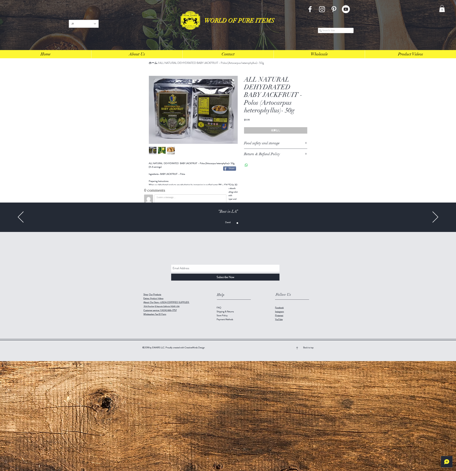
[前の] (21, 217)
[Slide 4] (237, 223)
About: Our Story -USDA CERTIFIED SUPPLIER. (166, 302)
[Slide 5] (241, 223)
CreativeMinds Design (195, 347)
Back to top (308, 347)
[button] (442, 8)
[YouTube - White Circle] (346, 9)
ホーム (153, 63)
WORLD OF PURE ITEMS (239, 20)
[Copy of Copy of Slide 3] (226, 223)
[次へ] (435, 217)
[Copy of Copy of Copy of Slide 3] (230, 223)
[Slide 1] (215, 223)
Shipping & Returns (225, 311)
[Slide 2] (233, 223)
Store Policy (222, 315)
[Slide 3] (218, 223)
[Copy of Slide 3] (222, 223)
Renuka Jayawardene (227, 221)
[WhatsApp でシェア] (246, 165)
